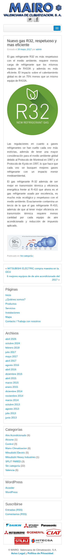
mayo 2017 (11, 356)
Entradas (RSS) (14, 509)
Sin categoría (26, 256)
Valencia (10, 470)
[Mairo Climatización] (32, 9)
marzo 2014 (12, 400)
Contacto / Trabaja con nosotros (23, 321)
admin (39, 49)
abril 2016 (10, 369)
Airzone (9, 439)
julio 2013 (10, 413)
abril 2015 (10, 378)
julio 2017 (10, 352)
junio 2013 (11, 417)
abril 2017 (10, 360)
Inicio (8, 295)
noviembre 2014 (14, 395)
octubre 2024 (12, 343)
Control (9, 444)
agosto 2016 (12, 365)
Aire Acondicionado (15, 435)
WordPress (11, 492)
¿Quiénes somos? (15, 299)
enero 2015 (11, 387)
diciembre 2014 (13, 391)
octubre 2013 (12, 404)
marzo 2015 (12, 382)
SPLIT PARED (13, 461)
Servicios (10, 308)
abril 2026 (10, 339)
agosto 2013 (12, 408)
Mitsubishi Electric (15, 452)
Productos (10, 303)
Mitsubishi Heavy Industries (20, 457)
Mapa (8, 317)
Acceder (9, 487)
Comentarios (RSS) (16, 514)
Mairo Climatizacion (16, 448)
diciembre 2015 (13, 374)
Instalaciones (12, 312)
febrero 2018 (12, 347)
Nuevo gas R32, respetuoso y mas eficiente (32, 43)
